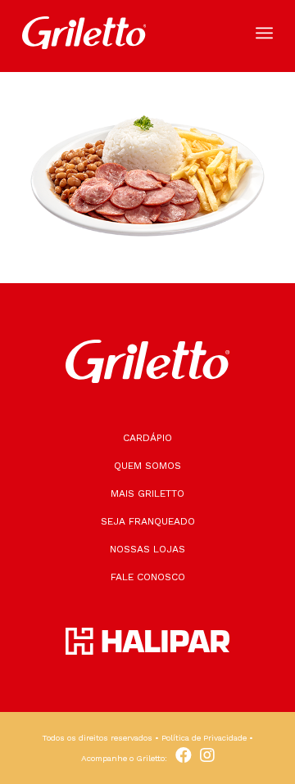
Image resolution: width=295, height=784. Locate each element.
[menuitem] (264, 32)
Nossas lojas (147, 549)
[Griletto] (122, 32)
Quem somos (147, 465)
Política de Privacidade (204, 737)
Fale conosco (148, 577)
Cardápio (147, 438)
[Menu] (264, 32)
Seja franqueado (148, 521)
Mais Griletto (147, 493)
